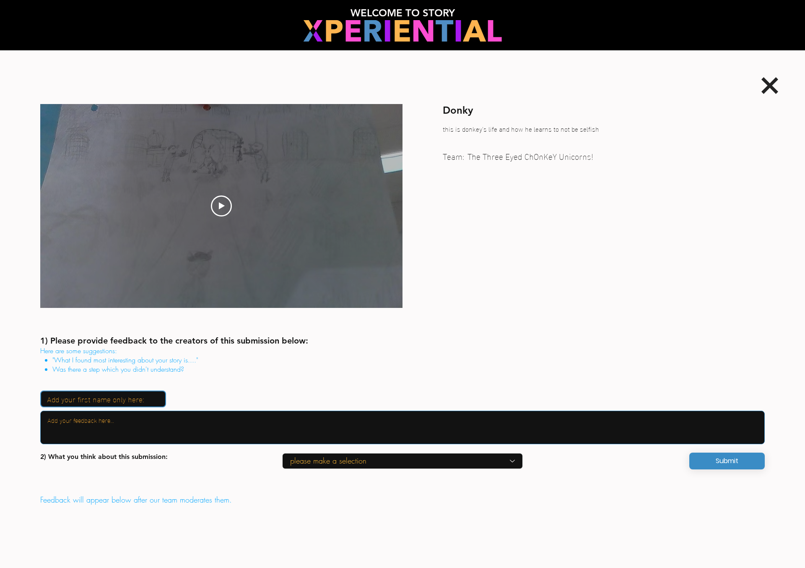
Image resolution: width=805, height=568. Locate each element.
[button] (727, 461)
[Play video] (221, 205)
